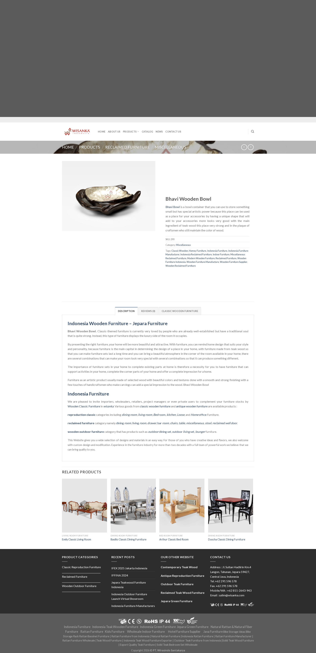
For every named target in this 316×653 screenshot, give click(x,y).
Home (101, 131)
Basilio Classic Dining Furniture (128, 539)
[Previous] (62, 513)
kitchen (171, 414)
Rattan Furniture (91, 631)
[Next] (253, 513)
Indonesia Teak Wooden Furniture (115, 627)
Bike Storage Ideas (234, 631)
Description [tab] (126, 311)
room (159, 414)
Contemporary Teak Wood (179, 567)
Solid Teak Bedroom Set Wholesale (177, 644)
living (139, 423)
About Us (114, 131)
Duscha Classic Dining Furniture (226, 539)
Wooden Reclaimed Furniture (180, 265)
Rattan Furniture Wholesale (78, 640)
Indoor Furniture (221, 254)
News (159, 131)
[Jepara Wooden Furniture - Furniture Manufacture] (77, 132)
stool (208, 423)
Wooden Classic (78, 406)
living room (145, 414)
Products (130, 131)
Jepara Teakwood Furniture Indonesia (128, 585)
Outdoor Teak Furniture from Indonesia (197, 640)
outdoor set (183, 431)
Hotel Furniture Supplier (184, 631)
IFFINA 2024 (119, 575)
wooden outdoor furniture (86, 431)
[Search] (252, 131)
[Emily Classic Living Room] (84, 506)
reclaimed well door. (224, 423)
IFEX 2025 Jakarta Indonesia (129, 568)
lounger (200, 431)
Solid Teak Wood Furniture (238, 640)
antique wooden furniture (192, 406)
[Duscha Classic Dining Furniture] (230, 506)
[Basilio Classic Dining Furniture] (133, 506)
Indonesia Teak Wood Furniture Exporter (148, 640)
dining (123, 423)
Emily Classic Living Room (76, 539)
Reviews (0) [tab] (148, 311)
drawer (151, 423)
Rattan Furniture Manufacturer (233, 636)
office (198, 414)
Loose (181, 414)
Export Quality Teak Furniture (137, 644)
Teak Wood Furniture (109, 640)
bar (163, 423)
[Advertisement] (109, 58)
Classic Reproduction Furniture (81, 567)
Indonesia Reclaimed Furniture (196, 254)
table (182, 423)
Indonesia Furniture (217, 250)
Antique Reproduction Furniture (182, 575)
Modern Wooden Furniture (201, 258)
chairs (174, 423)
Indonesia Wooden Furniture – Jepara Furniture (118, 323)
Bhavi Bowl (172, 207)
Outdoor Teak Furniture (177, 584)
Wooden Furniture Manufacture (203, 261)
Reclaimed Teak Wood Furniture (182, 592)
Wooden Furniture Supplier (233, 261)
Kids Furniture (114, 631)
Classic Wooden (179, 250)
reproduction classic (81, 414)
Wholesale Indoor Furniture (146, 631)
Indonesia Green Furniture (158, 627)
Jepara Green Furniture (192, 627)
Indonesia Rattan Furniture (197, 636)
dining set (159, 431)
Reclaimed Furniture (127, 147)
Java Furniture (213, 631)
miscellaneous (195, 423)
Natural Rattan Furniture (165, 636)
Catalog (147, 131)
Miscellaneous (170, 147)
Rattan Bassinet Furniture (94, 636)
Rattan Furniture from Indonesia (130, 636)
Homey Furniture (197, 250)
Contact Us (173, 131)
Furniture (94, 406)
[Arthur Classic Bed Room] (181, 506)
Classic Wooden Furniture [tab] (180, 311)
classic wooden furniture (155, 406)
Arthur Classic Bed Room (174, 539)
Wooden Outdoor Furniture (79, 586)
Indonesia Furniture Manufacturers (133, 605)
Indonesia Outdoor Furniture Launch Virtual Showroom (129, 596)
